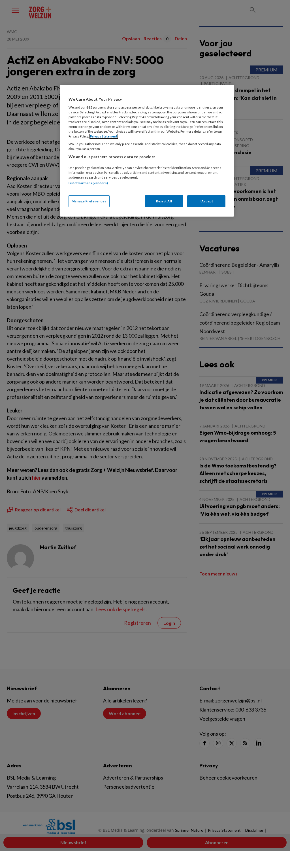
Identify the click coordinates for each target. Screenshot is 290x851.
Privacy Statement (103, 136)
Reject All (164, 201)
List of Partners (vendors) (88, 183)
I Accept (206, 201)
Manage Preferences (89, 201)
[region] (147, 151)
